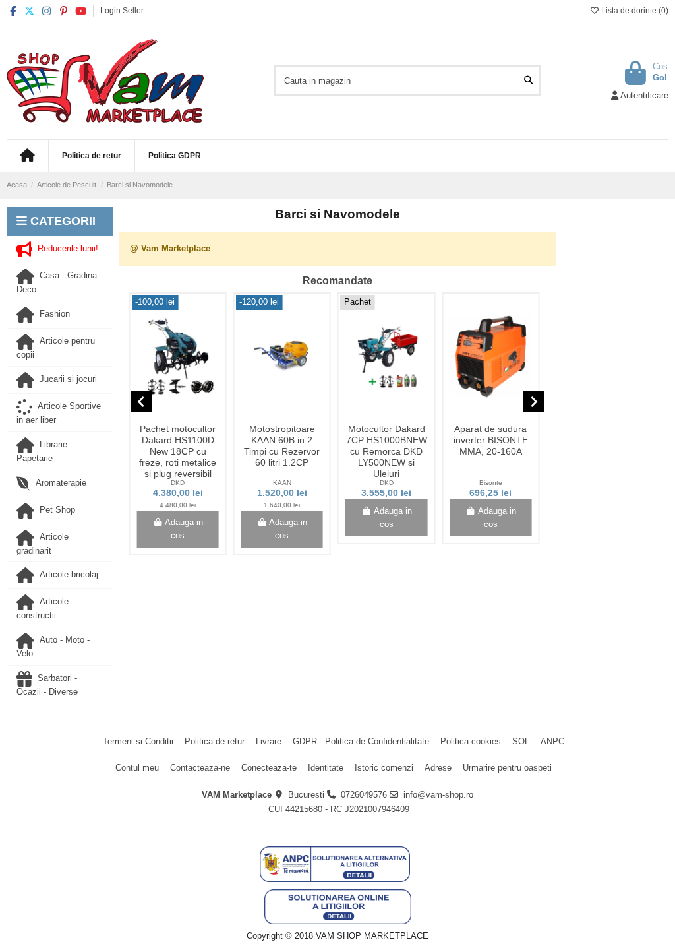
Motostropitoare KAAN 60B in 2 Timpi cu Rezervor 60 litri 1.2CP (282, 445)
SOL (520, 741)
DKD (178, 482)
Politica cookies (470, 741)
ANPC (552, 741)
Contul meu (137, 768)
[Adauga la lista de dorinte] (168, 414)
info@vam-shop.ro (438, 795)
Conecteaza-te (269, 768)
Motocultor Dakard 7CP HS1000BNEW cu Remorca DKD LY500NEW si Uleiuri (386, 451)
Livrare (268, 741)
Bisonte (490, 482)
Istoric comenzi (384, 768)
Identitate (325, 768)
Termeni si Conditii (138, 741)
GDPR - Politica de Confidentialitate (361, 741)
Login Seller (122, 10)
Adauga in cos (184, 528)
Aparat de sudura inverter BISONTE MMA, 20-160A (491, 440)
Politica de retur (215, 741)
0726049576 (364, 795)
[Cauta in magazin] (528, 80)
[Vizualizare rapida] (186, 414)
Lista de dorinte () (633, 10)
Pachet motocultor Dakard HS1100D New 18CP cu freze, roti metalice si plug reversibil (177, 451)
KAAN (282, 482)
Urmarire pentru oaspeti (507, 768)
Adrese (438, 768)
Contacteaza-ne (200, 768)
